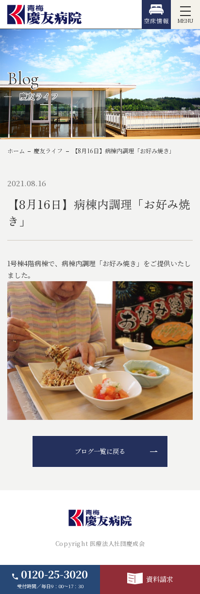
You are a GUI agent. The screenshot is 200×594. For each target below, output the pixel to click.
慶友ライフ (48, 150)
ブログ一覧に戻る (100, 451)
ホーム (16, 150)
